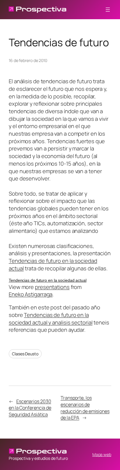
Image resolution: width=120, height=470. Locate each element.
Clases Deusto (25, 354)
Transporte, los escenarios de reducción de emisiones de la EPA (85, 408)
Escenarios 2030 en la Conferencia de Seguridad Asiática (30, 408)
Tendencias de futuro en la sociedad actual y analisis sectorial (50, 318)
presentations (52, 287)
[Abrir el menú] (107, 9)
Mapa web (101, 454)
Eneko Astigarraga (30, 294)
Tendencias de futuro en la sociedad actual (53, 264)
